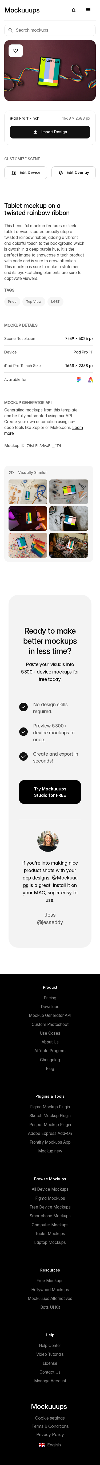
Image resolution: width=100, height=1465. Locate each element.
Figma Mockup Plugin (50, 1106)
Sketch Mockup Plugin (50, 1115)
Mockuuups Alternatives (50, 1298)
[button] (74, 10)
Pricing (50, 997)
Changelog (50, 1059)
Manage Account (50, 1380)
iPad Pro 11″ (83, 352)
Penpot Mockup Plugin (50, 1124)
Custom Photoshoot (50, 1024)
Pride (12, 301)
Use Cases (50, 1033)
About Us (50, 1042)
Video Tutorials (50, 1354)
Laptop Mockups (50, 1242)
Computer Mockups (50, 1224)
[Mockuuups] (34, 10)
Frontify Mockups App (50, 1142)
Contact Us (50, 1372)
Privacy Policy (50, 1434)
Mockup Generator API (50, 1015)
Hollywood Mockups (50, 1289)
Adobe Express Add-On (50, 1133)
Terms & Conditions (50, 1426)
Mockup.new (50, 1151)
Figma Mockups (50, 1198)
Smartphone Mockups (50, 1215)
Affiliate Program (50, 1050)
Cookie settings (50, 1418)
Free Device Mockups (50, 1207)
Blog (50, 1068)
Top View (34, 301)
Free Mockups (50, 1280)
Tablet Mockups (50, 1233)
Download (50, 1006)
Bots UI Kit (50, 1307)
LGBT (55, 301)
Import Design (54, 131)
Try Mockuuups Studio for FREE (50, 792)
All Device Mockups (50, 1189)
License (50, 1363)
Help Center (50, 1345)
